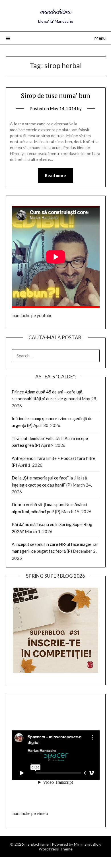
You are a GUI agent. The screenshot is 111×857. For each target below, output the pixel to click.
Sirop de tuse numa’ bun (55, 95)
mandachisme (55, 12)
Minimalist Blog (87, 844)
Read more (55, 175)
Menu (100, 38)
